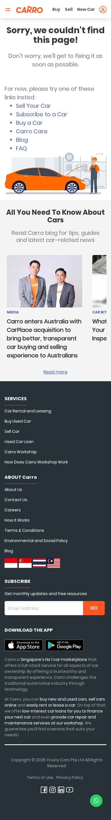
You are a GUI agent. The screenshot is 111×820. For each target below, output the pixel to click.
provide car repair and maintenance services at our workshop (50, 720)
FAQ (21, 148)
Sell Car (12, 431)
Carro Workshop (21, 452)
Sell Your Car (33, 106)
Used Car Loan (19, 441)
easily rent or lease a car (50, 705)
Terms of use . (41, 777)
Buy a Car (29, 123)
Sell (69, 9)
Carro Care (32, 131)
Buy (56, 9)
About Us (13, 489)
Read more (55, 372)
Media (13, 312)
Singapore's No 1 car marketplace (54, 659)
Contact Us (16, 500)
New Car (86, 9)
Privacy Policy (69, 777)
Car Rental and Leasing (28, 411)
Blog (22, 140)
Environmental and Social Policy (36, 540)
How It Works (17, 520)
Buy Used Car (18, 421)
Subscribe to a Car (41, 114)
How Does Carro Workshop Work (36, 462)
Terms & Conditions (24, 530)
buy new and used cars (63, 699)
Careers (13, 510)
